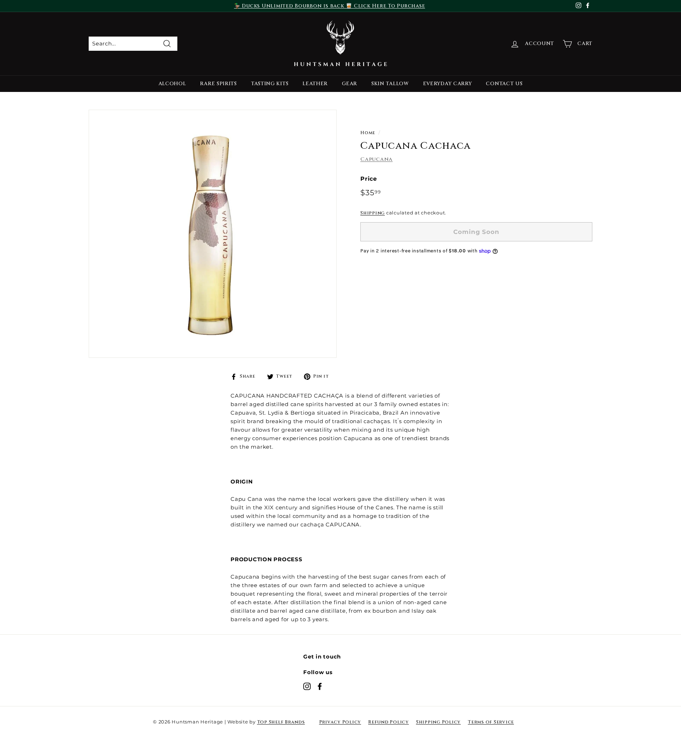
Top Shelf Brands (281, 722)
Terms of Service (491, 722)
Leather (315, 83)
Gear (349, 83)
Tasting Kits (269, 83)
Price (368, 178)
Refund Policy (388, 722)
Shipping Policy (438, 722)
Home (367, 133)
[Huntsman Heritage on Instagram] (307, 686)
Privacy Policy (340, 722)
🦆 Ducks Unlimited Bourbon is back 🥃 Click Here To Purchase (329, 5)
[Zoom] (212, 233)
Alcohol (172, 83)
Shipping (372, 213)
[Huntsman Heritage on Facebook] (319, 686)
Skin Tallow (390, 83)
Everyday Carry (447, 83)
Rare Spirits (218, 83)
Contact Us (504, 83)
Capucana (376, 159)
